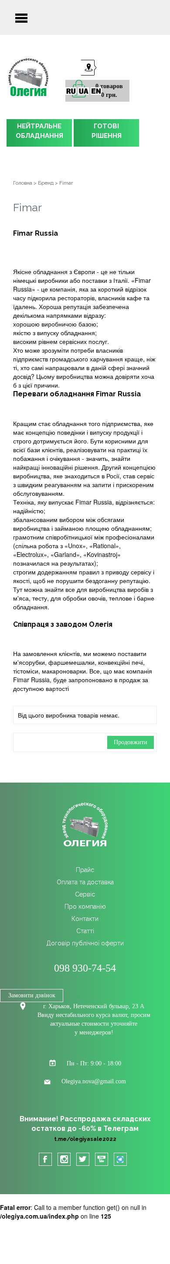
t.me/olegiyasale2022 (85, 1139)
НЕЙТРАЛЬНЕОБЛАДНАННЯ (39, 131)
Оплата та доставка (85, 882)
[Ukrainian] (83, 91)
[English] (96, 91)
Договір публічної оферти (85, 943)
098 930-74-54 (85, 968)
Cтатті (85, 930)
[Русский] (70, 91)
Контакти (85, 918)
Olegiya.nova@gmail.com (93, 1081)
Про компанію (85, 906)
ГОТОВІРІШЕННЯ (107, 131)
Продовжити (130, 742)
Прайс (85, 869)
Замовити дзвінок (31, 995)
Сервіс (85, 894)
